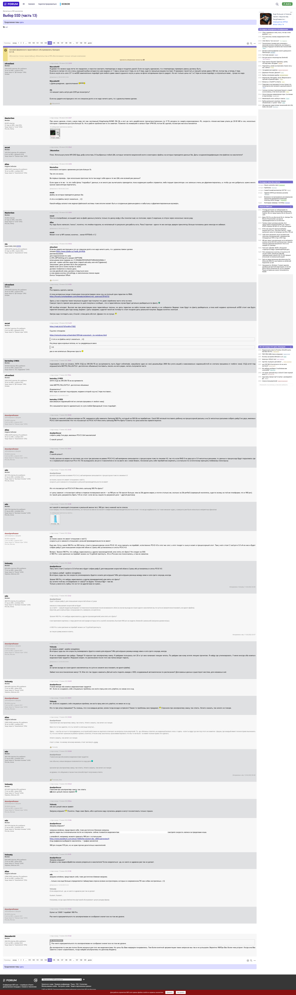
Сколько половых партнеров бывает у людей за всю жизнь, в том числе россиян (277, 91)
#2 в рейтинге (22, 249)
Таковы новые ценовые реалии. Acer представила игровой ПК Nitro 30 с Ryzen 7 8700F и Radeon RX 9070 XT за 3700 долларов (276, 224)
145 (54, 43)
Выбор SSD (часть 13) (20, 15)
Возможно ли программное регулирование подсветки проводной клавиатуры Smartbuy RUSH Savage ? (278, 198)
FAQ (77, 984)
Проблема (267, 188)
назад (15, 43)
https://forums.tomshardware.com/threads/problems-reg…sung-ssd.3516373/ (79, 296)
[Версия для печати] (248, 43)
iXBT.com (45, 989)
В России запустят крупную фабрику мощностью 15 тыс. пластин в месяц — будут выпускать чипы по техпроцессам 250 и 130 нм (277, 230)
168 (81, 43)
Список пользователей (269, 381)
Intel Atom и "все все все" (270, 41)
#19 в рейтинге (21, 568)
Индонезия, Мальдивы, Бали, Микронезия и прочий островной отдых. (276, 78)
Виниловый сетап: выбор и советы (273, 98)
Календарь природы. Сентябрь (274, 203)
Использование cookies (49, 986)
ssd (6, 27)
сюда (96, 742)
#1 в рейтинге (22, 169)
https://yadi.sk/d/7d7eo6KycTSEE (63, 326)
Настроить (181, 992)
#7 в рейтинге (21, 152)
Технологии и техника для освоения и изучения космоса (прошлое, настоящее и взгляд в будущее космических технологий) (276, 45)
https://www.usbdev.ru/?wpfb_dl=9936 (70, 251)
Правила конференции (62, 984)
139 (29, 43)
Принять (169, 992)
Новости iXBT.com (265, 207)
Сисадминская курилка (270, 70)
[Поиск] (277, 4)
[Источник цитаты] (91, 92)
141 (37, 43)
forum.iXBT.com (85, 989)
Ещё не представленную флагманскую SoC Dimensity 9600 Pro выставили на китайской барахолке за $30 (276, 261)
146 (58, 43)
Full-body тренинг (268, 55)
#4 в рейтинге (20, 475)
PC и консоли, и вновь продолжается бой (275, 37)
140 (33, 43)
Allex (60, 780)
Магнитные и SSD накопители (13, 11)
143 (45, 43)
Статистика (83, 984)
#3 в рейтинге (22, 68)
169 (85, 43)
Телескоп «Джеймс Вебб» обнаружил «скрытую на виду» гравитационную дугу (275, 248)
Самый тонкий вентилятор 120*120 (275, 190)
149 (70, 43)
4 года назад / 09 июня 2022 (61, 244)
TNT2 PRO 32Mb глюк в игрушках (272, 354)
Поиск (73, 984)
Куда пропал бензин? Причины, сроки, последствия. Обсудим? (275, 62)
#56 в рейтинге (20, 366)
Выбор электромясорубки (270, 75)
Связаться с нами (47, 984)
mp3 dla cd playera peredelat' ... (272, 362)
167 (77, 43)
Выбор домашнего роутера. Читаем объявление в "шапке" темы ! (274, 102)
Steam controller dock (271, 185)
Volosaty (55, 747)
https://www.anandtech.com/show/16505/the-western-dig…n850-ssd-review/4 (79, 839)
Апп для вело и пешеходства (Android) (275, 57)
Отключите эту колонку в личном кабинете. (274, 385)
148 (66, 43)
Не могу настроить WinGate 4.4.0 (272, 357)
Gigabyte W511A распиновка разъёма (276, 193)
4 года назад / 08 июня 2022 (61, 63)
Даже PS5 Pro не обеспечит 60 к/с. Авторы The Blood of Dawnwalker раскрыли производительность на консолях (277, 218)
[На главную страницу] (11, 4)
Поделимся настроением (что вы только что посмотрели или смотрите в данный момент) (277, 85)
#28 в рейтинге (21, 941)
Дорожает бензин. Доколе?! (271, 72)
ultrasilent (55, 280)
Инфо (253, 63)
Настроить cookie (64, 986)
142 (41, 43)
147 (62, 43)
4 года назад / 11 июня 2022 (60, 360)
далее (90, 43)
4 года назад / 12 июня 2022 (61, 643)
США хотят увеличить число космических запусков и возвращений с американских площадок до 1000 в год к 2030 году (276, 236)
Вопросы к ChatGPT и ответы (271, 82)
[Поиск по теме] (251, 43)
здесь (22, 22)
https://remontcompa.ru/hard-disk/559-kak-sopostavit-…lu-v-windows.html (78, 335)
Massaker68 (56, 103)
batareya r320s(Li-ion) (269, 359)
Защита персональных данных (81, 986)
